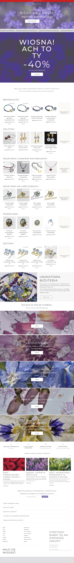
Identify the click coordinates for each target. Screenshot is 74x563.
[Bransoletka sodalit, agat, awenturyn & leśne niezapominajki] (51, 108)
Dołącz (45, 496)
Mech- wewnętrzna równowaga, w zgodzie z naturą (59, 475)
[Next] (70, 456)
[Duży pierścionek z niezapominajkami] (37, 222)
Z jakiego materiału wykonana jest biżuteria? (13, 520)
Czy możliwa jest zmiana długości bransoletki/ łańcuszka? (16, 516)
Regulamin (26, 535)
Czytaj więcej (5, 485)
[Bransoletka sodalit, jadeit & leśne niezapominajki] (37, 108)
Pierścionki (10, 214)
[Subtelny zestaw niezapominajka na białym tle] (9, 252)
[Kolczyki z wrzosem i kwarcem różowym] (23, 138)
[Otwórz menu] (4, 4)
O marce (45, 21)
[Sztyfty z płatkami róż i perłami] (9, 138)
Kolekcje (4, 531)
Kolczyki (9, 129)
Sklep (4, 529)
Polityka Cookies (27, 537)
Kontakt (25, 541)
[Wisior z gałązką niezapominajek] (51, 195)
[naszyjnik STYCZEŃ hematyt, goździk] (51, 167)
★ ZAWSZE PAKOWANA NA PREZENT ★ (13, 30)
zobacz (37, 379)
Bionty (5, 559)
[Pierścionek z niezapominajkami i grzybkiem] (23, 222)
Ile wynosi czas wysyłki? (8, 507)
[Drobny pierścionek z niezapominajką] (51, 222)
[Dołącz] (70, 549)
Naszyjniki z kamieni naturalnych (25, 158)
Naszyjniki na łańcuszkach (21, 186)
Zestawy (8, 243)
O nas (4, 535)
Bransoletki (11, 99)
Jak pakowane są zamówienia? (9, 511)
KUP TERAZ (37, 74)
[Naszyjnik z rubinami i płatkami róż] (9, 167)
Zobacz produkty (32, 21)
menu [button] (4, 527)
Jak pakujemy (5, 541)
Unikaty (4, 533)
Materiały (4, 537)
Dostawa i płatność (27, 531)
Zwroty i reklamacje (27, 533)
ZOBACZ (37, 326)
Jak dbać (4, 539)
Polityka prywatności (28, 539)
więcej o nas (46, 297)
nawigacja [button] (26, 527)
